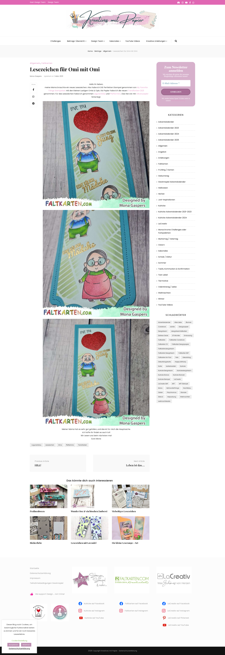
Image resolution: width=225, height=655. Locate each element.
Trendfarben (82, 445)
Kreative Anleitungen (155, 41)
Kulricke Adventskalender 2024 (172, 217)
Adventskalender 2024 (168, 134)
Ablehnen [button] (26, 645)
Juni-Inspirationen (166, 199)
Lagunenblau (100, 93)
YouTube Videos (132, 41)
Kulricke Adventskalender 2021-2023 (174, 211)
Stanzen (183, 392)
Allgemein (35, 63)
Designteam (162, 331)
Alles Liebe (178, 322)
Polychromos (171, 392)
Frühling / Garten (166, 169)
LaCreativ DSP (163, 384)
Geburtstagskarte (164, 362)
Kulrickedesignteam (184, 371)
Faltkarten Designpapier (180, 344)
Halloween (163, 187)
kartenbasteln (171, 366)
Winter (161, 298)
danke (172, 327)
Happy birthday (180, 362)
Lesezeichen (49, 445)
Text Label (163, 274)
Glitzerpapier (142, 93)
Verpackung (171, 397)
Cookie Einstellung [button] (19, 640)
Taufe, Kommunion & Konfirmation (174, 268)
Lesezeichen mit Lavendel (83, 543)
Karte (160, 366)
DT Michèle (176, 335)
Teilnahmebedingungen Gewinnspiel (46, 583)
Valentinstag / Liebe (167, 286)
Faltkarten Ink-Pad (164, 357)
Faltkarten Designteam (166, 353)
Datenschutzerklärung (178, 100)
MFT (173, 384)
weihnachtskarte (164, 401)
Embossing (188, 335)
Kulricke (161, 205)
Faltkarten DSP (184, 353)
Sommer (162, 262)
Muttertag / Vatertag (168, 238)
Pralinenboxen (37, 511)
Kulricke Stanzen (179, 375)
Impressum (35, 578)
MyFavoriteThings (173, 388)
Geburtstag (163, 175)
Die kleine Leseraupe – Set (125, 543)
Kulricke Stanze (163, 375)
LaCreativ (162, 223)
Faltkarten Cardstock (176, 340)
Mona (160, 388)
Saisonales (114, 41)
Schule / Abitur (165, 256)
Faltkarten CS (163, 344)
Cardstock (162, 327)
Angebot (162, 151)
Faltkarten (46, 63)
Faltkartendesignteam (166, 349)
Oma (60, 445)
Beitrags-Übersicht (76, 41)
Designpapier (183, 327)
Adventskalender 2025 (168, 140)
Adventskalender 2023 (168, 128)
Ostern (161, 244)
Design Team (53, 2)
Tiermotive (163, 280)
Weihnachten (164, 292)
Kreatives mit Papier (109, 651)
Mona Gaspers (36, 76)
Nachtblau (187, 388)
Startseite (34, 568)
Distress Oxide (163, 335)
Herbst (161, 193)
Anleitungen (163, 157)
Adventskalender (166, 122)
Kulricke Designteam (165, 371)
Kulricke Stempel (164, 379)
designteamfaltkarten (179, 331)
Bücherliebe (36, 543)
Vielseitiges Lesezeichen (124, 511)
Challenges (55, 41)
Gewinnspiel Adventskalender (172, 181)
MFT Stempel (183, 384)
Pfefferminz (115, 93)
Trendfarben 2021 (136, 90)
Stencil (160, 397)
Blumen (188, 322)
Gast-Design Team (38, 2)
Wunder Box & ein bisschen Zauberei (89, 511)
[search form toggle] (176, 41)
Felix (176, 357)
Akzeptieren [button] (13, 645)
